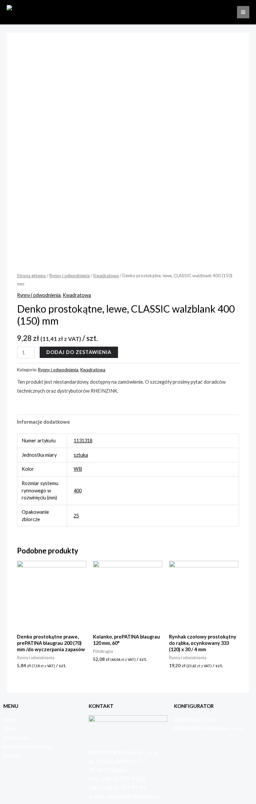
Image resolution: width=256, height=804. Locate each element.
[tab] (43, 422)
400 (78, 490)
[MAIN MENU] (243, 12)
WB (78, 469)
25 (76, 515)
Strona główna (31, 275)
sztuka (81, 455)
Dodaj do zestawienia (78, 352)
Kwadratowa (106, 275)
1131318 (83, 440)
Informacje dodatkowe (43, 422)
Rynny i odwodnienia (69, 275)
